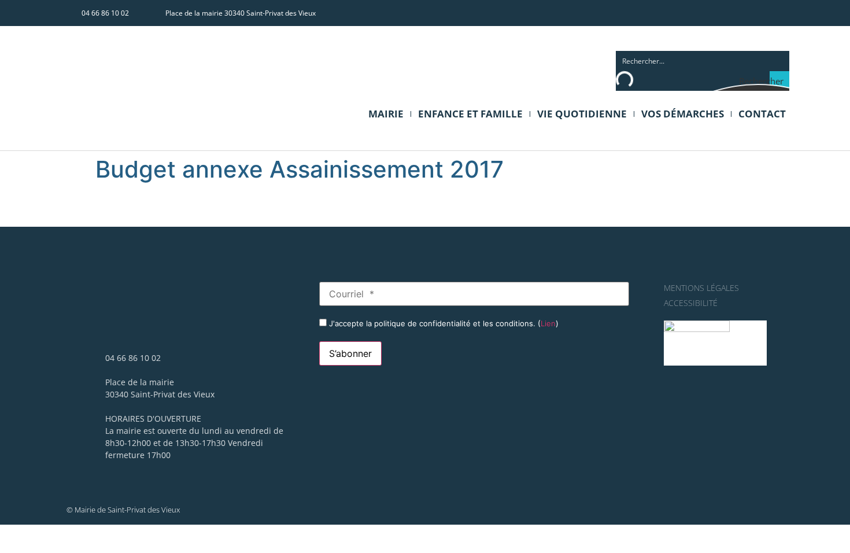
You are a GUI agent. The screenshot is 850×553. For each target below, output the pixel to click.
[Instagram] (778, 12)
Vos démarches (682, 113)
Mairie (386, 113)
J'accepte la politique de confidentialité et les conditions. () (443, 323)
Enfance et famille (470, 113)
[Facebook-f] (757, 12)
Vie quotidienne (582, 113)
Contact (762, 113)
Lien (548, 323)
